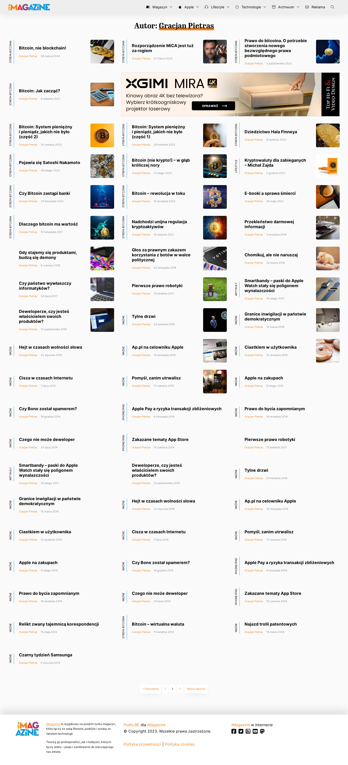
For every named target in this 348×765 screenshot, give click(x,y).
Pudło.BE (131, 724)
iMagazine (53, 724)
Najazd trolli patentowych (271, 624)
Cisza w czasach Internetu (46, 377)
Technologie (251, 7)
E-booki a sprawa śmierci (270, 193)
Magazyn (159, 7)
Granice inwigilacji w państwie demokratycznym (275, 316)
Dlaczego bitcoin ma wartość (48, 224)
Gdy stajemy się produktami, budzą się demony (48, 255)
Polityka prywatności (142, 744)
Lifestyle (217, 7)
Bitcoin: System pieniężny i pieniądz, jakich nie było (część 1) (158, 131)
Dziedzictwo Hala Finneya (271, 131)
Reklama (318, 7)
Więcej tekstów (196, 688)
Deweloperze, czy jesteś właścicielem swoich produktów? (44, 316)
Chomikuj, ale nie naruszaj (271, 254)
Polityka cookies (179, 744)
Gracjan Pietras (28, 56)
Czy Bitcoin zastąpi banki (44, 193)
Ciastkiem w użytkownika (271, 347)
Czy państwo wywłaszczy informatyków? (45, 286)
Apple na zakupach (264, 377)
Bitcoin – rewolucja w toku (158, 193)
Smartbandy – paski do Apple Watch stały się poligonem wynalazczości (274, 285)
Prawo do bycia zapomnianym (275, 408)
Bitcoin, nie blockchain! (42, 47)
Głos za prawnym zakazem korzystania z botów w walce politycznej (161, 254)
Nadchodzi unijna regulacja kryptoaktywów (159, 224)
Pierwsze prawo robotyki (157, 285)
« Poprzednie (151, 688)
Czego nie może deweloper (47, 439)
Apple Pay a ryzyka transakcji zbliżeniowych (177, 408)
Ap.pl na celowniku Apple (157, 347)
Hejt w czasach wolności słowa (50, 347)
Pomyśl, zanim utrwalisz (156, 377)
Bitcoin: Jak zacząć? (39, 90)
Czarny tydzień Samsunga (45, 654)
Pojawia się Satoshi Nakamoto (49, 162)
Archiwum (285, 7)
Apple (188, 7)
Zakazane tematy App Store (160, 439)
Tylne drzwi (144, 316)
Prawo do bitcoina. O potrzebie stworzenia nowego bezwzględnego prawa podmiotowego (276, 48)
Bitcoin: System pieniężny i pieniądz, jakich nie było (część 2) (45, 131)
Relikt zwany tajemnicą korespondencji (59, 624)
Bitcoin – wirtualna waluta (158, 624)
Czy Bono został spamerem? (48, 408)
